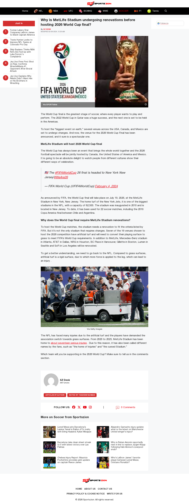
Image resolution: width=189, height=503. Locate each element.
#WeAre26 (61, 177)
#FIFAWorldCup (65, 172)
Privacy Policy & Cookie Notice (86, 494)
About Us (90, 489)
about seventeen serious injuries (69, 343)
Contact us (105, 489)
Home (25, 11)
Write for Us (114, 494)
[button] (166, 11)
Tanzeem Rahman (82, 395)
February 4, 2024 (106, 186)
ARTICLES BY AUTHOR (54, 395)
